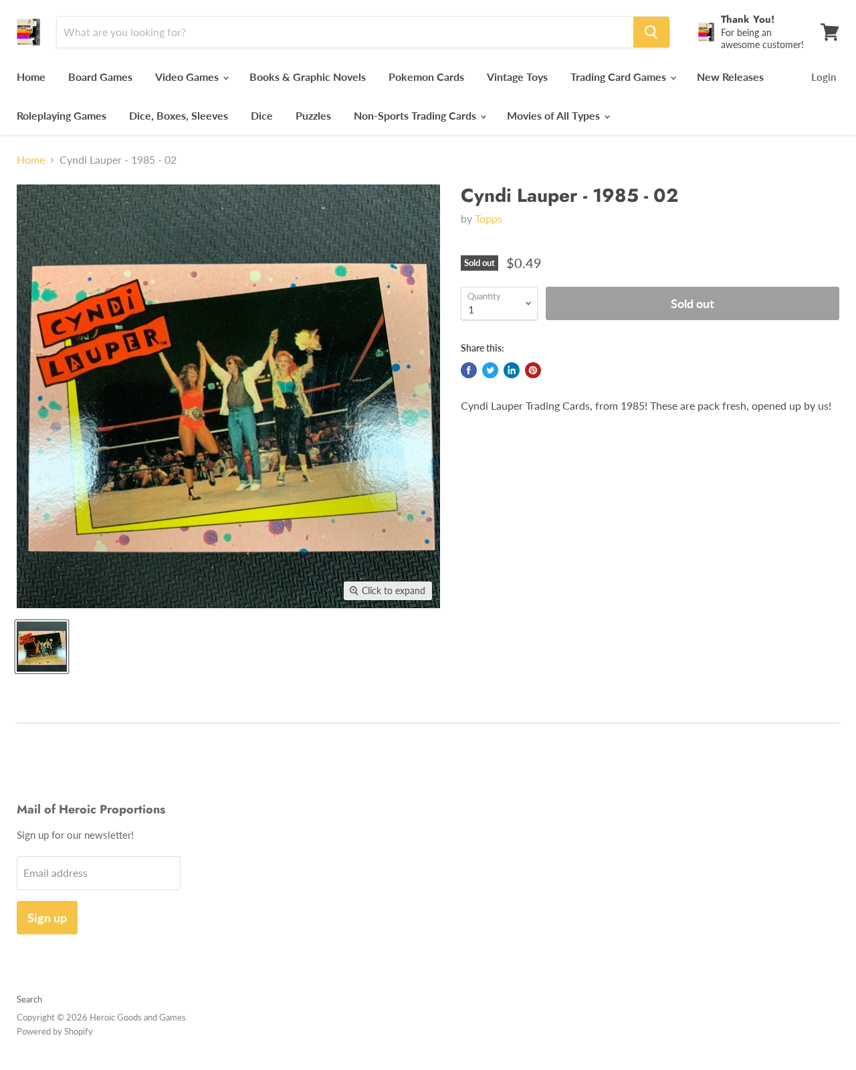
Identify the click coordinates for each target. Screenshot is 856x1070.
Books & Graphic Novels (307, 76)
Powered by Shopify (55, 1031)
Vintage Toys (517, 76)
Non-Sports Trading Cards (416, 115)
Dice (262, 115)
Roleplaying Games (61, 115)
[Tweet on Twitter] (490, 370)
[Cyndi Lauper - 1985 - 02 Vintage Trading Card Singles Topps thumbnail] (41, 646)
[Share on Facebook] (469, 370)
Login (823, 77)
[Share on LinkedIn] (512, 370)
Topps (488, 218)
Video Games (188, 76)
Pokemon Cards (426, 76)
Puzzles (313, 115)
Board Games (100, 76)
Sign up (47, 917)
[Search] (651, 32)
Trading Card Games (619, 76)
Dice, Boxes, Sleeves (178, 115)
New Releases (730, 76)
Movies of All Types (555, 115)
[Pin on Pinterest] (533, 370)
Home (31, 76)
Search (29, 999)
